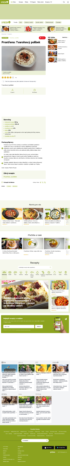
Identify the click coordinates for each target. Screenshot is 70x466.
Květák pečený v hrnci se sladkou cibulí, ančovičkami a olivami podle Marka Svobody (31, 222)
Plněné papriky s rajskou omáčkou (62, 59)
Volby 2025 (26, 433)
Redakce (19, 459)
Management (20, 446)
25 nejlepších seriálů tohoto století (8, 405)
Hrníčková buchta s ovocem (62, 47)
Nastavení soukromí (21, 461)
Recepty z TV (48, 2)
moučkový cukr (9, 128)
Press (19, 448)
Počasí (47, 431)
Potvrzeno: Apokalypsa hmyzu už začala (43, 373)
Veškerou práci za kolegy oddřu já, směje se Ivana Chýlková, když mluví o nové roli (26, 374)
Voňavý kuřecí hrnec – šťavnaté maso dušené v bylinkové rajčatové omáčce (11, 222)
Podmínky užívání (6, 455)
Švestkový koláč (49, 435)
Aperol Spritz (61, 53)
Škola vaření (41, 2)
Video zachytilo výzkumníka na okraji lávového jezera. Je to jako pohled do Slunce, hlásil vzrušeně (43, 388)
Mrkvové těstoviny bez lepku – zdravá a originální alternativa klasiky (59, 308)
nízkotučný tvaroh (9, 122)
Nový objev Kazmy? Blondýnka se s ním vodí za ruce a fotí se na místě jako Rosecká (26, 419)
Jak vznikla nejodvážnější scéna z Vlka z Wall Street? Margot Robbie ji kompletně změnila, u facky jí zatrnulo (9, 420)
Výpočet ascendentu (21, 435)
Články (26, 2)
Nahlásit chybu (6, 461)
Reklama (4, 450)
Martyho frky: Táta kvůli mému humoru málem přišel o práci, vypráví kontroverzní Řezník (25, 406)
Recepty (21, 2)
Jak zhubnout (6, 431)
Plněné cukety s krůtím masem (61, 41)
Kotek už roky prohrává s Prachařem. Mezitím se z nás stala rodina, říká (25, 388)
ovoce (6, 132)
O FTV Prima (5, 446)
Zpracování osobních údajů (23, 455)
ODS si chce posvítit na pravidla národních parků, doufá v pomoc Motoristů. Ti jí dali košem (9, 381)
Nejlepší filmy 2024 (15, 431)
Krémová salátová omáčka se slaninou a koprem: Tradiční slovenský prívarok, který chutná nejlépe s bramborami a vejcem (53, 222)
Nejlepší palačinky (41, 435)
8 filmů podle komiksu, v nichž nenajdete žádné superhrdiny (8, 412)
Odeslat (39, 326)
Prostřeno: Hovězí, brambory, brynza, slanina (53, 252)
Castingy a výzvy (21, 450)
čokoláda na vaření (9, 136)
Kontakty (19, 453)
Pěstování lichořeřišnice (59, 433)
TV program (30, 431)
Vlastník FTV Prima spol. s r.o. (8, 459)
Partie (43, 431)
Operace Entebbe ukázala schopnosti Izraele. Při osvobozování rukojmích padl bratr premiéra (42, 381)
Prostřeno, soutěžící (14, 37)
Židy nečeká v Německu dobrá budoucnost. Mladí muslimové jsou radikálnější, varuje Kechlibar (8, 375)
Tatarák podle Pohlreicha (42, 433)
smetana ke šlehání (10, 124)
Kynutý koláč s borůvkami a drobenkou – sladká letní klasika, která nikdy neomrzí (60, 381)
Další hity (64, 37)
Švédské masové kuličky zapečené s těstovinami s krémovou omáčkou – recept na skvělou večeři (19, 302)
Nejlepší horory (23, 431)
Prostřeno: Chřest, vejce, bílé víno (33, 251)
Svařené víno (32, 433)
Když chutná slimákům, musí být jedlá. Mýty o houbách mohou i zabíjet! (43, 406)
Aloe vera (51, 433)
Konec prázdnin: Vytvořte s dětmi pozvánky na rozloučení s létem (43, 418)
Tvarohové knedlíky (31, 435)
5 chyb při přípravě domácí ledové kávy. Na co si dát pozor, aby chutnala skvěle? (11, 252)
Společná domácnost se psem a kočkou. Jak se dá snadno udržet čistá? (43, 413)
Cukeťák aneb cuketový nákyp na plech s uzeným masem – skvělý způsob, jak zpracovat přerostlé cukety (15, 31)
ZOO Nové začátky (63, 431)
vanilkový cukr (8, 126)
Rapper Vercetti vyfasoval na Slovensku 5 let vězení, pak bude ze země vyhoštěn (26, 413)
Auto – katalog (9, 433)
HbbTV (4, 453)
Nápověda (20, 457)
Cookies (4, 457)
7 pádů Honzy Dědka (17, 433)
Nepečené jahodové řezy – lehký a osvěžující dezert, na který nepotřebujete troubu (39, 29)
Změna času (37, 431)
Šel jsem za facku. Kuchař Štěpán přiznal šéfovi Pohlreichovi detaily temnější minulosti (25, 381)
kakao (6, 130)
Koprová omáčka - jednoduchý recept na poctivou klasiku (61, 29)
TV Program (33, 2)
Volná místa (5, 448)
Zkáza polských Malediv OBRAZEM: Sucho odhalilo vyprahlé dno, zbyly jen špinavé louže (9, 388)
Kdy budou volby (53, 431)
